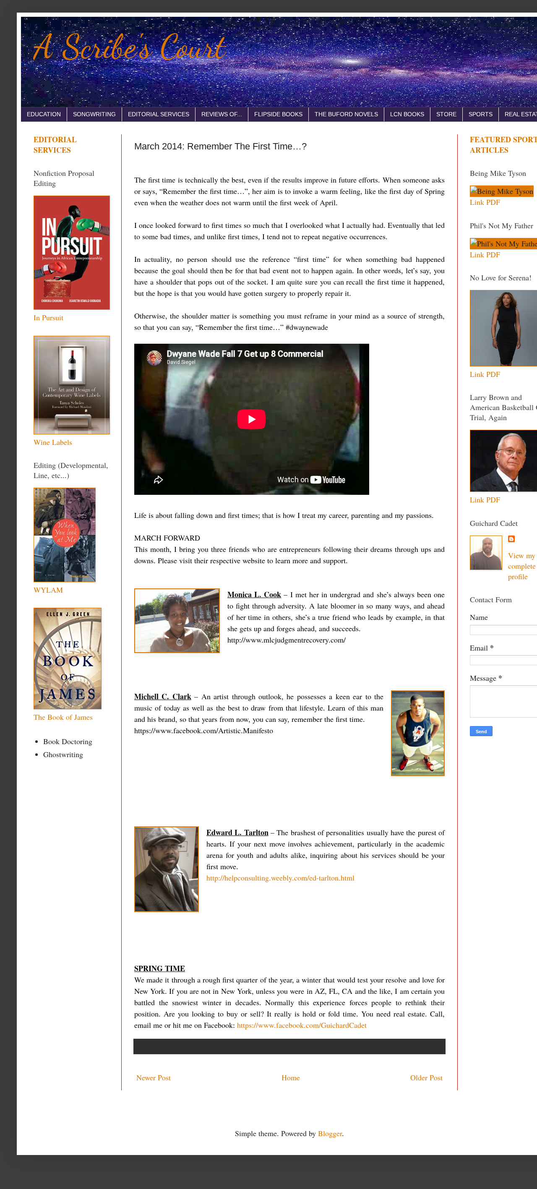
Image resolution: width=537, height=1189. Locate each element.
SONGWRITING (94, 114)
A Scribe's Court (129, 46)
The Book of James (63, 717)
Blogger (330, 1133)
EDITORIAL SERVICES (158, 114)
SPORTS (481, 114)
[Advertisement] (503, 875)
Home (291, 1077)
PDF (493, 202)
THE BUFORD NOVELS (346, 114)
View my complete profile (522, 565)
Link (477, 202)
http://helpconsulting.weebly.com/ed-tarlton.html (280, 878)
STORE (446, 114)
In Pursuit (48, 317)
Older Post (426, 1077)
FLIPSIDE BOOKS (278, 114)
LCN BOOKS (407, 114)
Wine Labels (53, 442)
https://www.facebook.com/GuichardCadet (302, 1025)
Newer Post (153, 1077)
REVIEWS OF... (221, 114)
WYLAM (48, 590)
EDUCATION (44, 114)
